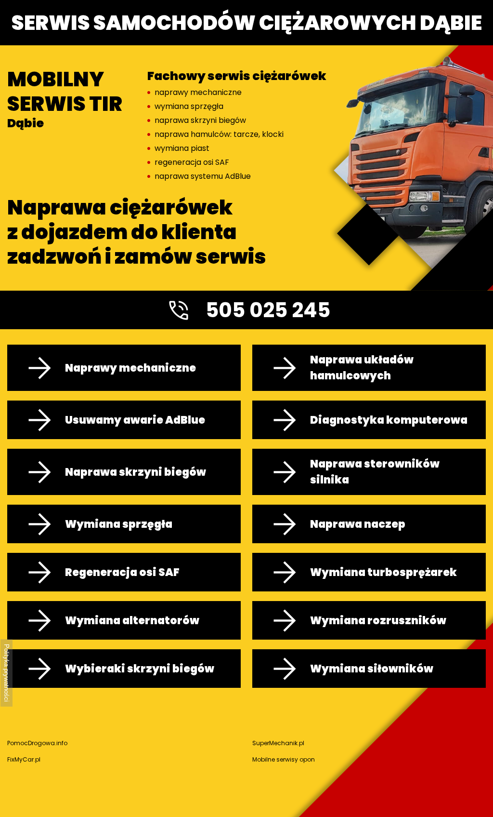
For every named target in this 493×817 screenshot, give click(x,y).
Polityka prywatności (6, 673)
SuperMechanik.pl (278, 743)
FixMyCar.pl (23, 759)
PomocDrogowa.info (37, 743)
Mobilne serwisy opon (283, 759)
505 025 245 (268, 310)
